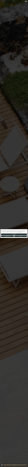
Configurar (14, 234)
